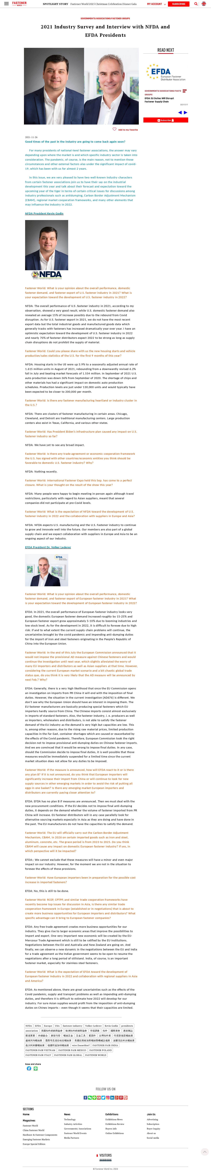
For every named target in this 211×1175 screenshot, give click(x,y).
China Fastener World (33, 1130)
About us (151, 1133)
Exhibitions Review (115, 1124)
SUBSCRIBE (178, 4)
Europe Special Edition (34, 1144)
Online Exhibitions (115, 1133)
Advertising (152, 1119)
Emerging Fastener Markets (36, 1139)
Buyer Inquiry (153, 1128)
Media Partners (71, 1137)
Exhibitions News (114, 1119)
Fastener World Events (75, 1133)
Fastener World (30, 1125)
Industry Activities (73, 1124)
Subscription (153, 1124)
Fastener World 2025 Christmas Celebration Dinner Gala (103, 4)
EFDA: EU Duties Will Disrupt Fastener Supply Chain (159, 100)
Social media (153, 1137)
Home (26, 1114)
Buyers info (111, 1128)
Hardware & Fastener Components (40, 1134)
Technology (70, 1119)
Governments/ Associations (77, 1128)
